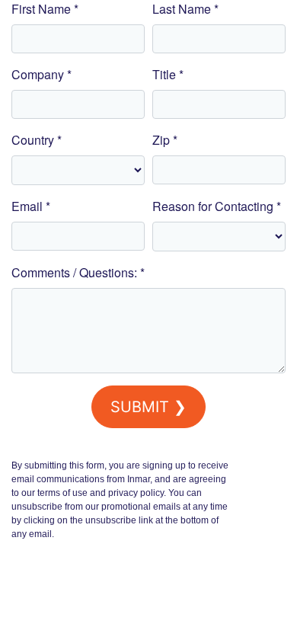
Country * (36, 140)
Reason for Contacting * (216, 206)
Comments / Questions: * (78, 272)
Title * (168, 74)
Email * (30, 206)
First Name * (44, 9)
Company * (41, 74)
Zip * (164, 140)
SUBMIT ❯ (148, 407)
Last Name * (185, 9)
